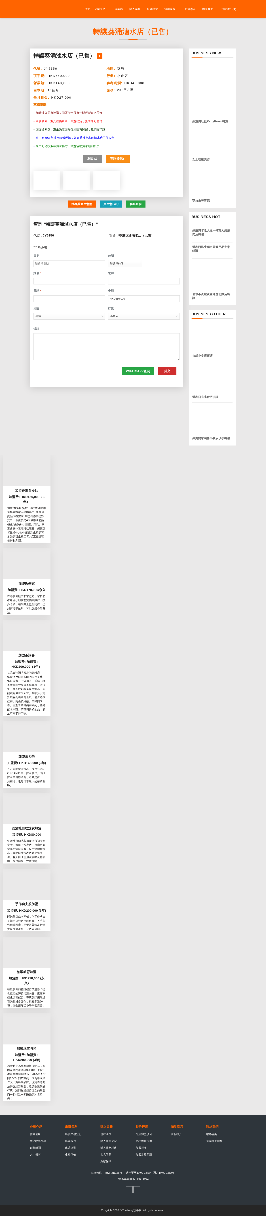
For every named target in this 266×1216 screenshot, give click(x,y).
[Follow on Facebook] (129, 1189)
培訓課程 (169, 8)
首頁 (88, 8)
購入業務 (134, 8)
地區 (36, 308)
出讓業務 (117, 8)
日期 (36, 255)
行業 (111, 308)
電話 (37, 290)
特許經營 (152, 8)
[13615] (99, 56)
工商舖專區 (189, 8)
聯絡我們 (207, 8)
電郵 (111, 273)
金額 (111, 290)
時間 (111, 255)
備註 (36, 328)
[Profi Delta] (48, 9)
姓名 (37, 273)
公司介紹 (99, 8)
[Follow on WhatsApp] (136, 1189)
